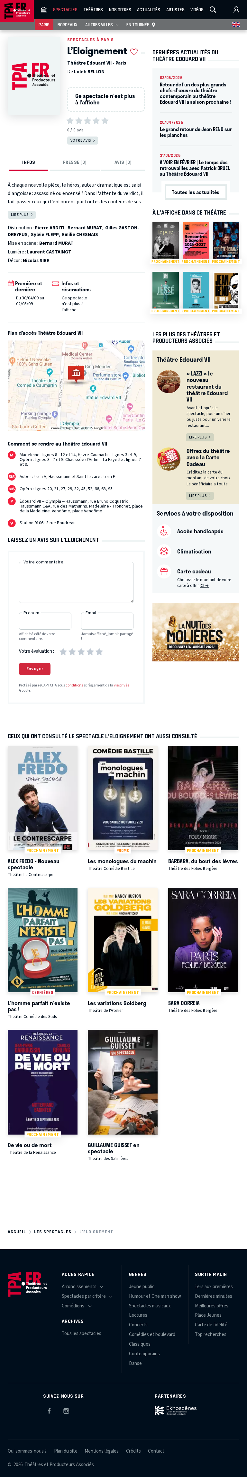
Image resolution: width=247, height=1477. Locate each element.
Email (91, 613)
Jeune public (141, 1286)
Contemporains (144, 1353)
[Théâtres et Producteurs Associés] (43, 9)
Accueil (17, 1231)
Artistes (175, 9)
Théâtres (93, 9)
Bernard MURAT (85, 228)
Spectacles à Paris (90, 39)
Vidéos (197, 9)
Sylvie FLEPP (45, 234)
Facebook (49, 1410)
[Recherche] (212, 9)
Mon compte (236, 9)
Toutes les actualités (195, 192)
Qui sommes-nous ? (27, 1451)
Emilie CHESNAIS (80, 234)
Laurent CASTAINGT (49, 252)
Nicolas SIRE (36, 260)
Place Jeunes (208, 1315)
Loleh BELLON (89, 71)
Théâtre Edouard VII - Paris (96, 63)
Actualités (148, 9)
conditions (74, 685)
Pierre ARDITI (49, 228)
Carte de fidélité (211, 1325)
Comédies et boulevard (152, 1334)
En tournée (137, 24)
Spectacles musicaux (150, 1306)
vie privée (121, 685)
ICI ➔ (204, 585)
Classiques (140, 1344)
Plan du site (66, 1451)
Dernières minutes (213, 1296)
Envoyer (34, 669)
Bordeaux (68, 24)
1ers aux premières (214, 1286)
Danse (135, 1363)
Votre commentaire (43, 562)
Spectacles (65, 9)
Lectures (138, 1315)
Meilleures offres (211, 1306)
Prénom (31, 613)
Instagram (66, 1410)
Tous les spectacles (81, 1333)
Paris (44, 24)
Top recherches (210, 1334)
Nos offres (120, 9)
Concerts (138, 1325)
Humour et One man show (155, 1296)
